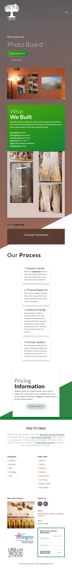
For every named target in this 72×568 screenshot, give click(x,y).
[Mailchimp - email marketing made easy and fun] (59, 553)
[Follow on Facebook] (40, 503)
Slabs (10, 468)
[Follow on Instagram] (45, 503)
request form (36, 272)
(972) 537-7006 (43, 524)
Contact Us (42, 468)
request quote (36, 406)
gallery (39, 397)
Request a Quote (44, 484)
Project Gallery (44, 476)
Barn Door (12, 464)
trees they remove (45, 442)
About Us (42, 460)
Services (42, 464)
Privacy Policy (43, 487)
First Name (44, 545)
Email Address (45, 538)
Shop (10, 476)
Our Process (43, 480)
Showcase (42, 472)
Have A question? (17, 53)
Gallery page (19, 37)
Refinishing (12, 472)
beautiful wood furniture (52, 434)
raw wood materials (41, 437)
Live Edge (12, 460)
